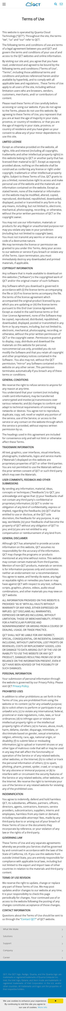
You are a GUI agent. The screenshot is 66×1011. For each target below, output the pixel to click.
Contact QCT (28, 919)
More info (42, 1007)
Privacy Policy (21, 686)
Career (6, 957)
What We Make (10, 929)
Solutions (8, 936)
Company (8, 950)
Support (7, 943)
